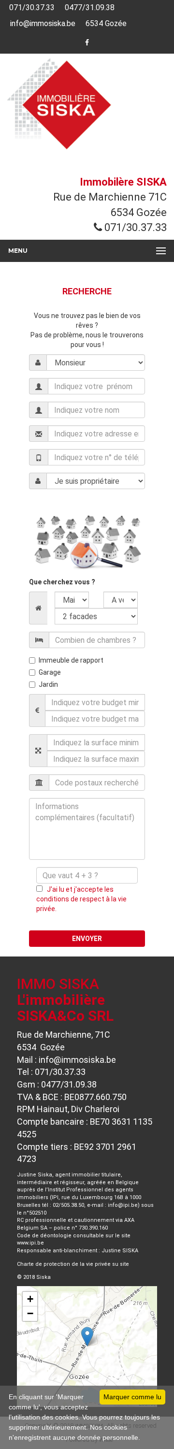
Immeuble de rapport (71, 660)
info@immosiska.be (41, 23)
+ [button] (30, 1299)
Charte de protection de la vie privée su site (73, 1264)
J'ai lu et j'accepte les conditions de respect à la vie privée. (81, 899)
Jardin (48, 684)
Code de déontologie (44, 1235)
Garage (50, 672)
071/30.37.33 (31, 7)
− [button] (30, 1313)
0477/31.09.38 (89, 7)
